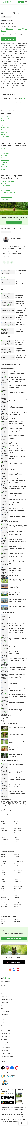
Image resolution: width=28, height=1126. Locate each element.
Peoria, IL (4, 164)
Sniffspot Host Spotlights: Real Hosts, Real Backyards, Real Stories (19, 295)
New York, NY (5, 160)
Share (24, 1123)
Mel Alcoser (4, 125)
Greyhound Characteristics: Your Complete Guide (20, 281)
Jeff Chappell (4, 123)
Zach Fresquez (5, 136)
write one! (23, 98)
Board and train (5, 185)
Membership (4, 1014)
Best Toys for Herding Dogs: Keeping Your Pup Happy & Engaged (17, 436)
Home (2, 1008)
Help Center (4, 1002)
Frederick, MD (5, 153)
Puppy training (5, 194)
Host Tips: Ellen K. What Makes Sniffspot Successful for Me (17, 548)
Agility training (5, 183)
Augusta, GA (4, 148)
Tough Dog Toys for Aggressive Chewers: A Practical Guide (15, 443)
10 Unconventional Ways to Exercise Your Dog (21, 272)
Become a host (5, 1017)
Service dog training (6, 199)
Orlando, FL (4, 162)
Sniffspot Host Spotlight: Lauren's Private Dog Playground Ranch (20, 303)
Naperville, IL (5, 157)
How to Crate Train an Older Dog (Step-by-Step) (21, 317)
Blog (2, 1022)
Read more (5, 259)
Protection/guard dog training (9, 192)
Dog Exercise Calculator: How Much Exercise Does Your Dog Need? (17, 450)
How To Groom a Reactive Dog (18, 516)
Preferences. (12, 1122)
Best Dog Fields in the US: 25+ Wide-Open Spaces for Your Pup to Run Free (17, 379)
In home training (5, 188)
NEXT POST (3, 277)
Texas (19, 28)
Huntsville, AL (5, 155)
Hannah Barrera (5, 118)
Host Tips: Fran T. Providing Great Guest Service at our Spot (17, 561)
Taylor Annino (5, 134)
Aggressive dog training (7, 181)
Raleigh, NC (4, 167)
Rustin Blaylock (5, 130)
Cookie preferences (6, 999)
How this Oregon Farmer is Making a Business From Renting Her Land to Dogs (17, 555)
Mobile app (4, 1025)
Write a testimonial (8, 39)
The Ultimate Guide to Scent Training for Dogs (21, 324)
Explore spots (5, 1011)
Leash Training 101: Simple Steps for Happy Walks (21, 310)
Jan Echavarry (5, 120)
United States (9, 28)
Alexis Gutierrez (5, 116)
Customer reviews (6, 1020)
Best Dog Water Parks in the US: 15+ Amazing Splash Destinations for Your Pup (17, 423)
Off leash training (6, 190)
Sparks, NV (4, 169)
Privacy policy (5, 996)
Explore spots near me (14, 222)
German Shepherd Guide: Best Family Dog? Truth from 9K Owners (18, 669)
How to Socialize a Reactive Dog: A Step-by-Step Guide (21, 331)
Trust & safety (5, 991)
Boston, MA (4, 151)
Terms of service (5, 993)
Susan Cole (4, 132)
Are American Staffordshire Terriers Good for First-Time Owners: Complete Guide (17, 696)
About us (3, 988)
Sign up (21, 2)
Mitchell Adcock (5, 127)
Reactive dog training (7, 197)
